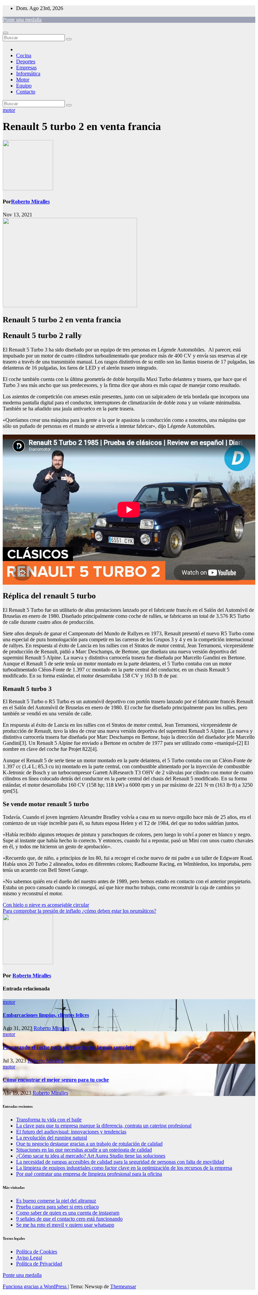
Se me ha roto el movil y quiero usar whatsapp (65, 1225)
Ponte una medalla (22, 19)
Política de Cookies (36, 1251)
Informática (28, 73)
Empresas (26, 67)
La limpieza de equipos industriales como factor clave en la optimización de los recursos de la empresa (124, 1168)
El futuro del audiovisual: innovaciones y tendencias (71, 1132)
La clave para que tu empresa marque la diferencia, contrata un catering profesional (103, 1125)
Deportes (25, 61)
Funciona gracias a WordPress (35, 1286)
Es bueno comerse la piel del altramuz (56, 1201)
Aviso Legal (29, 1257)
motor (9, 110)
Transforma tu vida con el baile (49, 1119)
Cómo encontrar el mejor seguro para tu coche (56, 1080)
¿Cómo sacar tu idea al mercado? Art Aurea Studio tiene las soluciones (90, 1156)
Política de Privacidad (39, 1264)
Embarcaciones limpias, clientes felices (46, 1015)
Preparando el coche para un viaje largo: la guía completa (68, 1047)
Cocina (23, 55)
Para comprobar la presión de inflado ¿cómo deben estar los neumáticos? (79, 911)
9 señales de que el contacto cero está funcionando (69, 1219)
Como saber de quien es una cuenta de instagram (67, 1213)
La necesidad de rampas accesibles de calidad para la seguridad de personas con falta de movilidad (120, 1162)
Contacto (25, 91)
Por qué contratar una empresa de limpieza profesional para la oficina (89, 1174)
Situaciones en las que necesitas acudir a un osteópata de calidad (84, 1150)
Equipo (24, 85)
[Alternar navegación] (5, 33)
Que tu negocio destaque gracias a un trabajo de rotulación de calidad (89, 1144)
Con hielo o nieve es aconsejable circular (46, 905)
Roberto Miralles (30, 201)
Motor (22, 79)
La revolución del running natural (51, 1138)
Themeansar (123, 1286)
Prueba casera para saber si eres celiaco (57, 1207)
